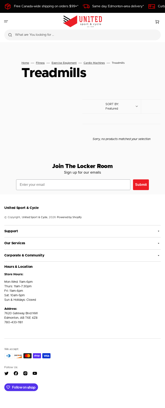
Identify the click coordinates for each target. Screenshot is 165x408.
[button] (6, 21)
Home (25, 63)
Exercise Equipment (64, 63)
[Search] (10, 35)
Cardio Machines (94, 63)
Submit (141, 184)
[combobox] (82, 35)
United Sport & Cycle (34, 217)
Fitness (40, 63)
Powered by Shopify (69, 217)
